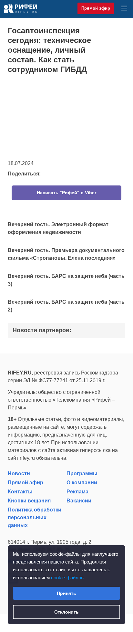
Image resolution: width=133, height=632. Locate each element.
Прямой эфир (95, 8)
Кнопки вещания (29, 500)
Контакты (20, 491)
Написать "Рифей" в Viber (66, 192)
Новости (19, 473)
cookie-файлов (67, 577)
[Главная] (20, 8)
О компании (81, 482)
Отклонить (66, 612)
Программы (81, 473)
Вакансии (78, 500)
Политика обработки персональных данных (34, 517)
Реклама (77, 491)
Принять (66, 593)
